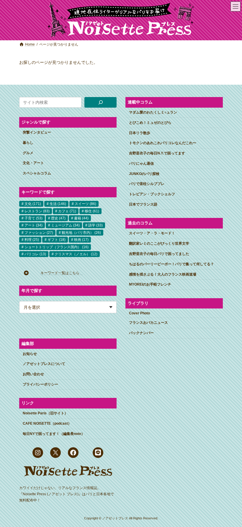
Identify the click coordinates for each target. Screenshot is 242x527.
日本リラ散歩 (139, 133)
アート (33, 225)
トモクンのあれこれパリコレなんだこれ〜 (162, 143)
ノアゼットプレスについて (44, 364)
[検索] (100, 102)
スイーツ (85, 204)
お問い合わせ (33, 374)
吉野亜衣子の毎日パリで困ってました (159, 254)
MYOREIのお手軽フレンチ (150, 284)
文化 (32, 204)
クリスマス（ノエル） (76, 254)
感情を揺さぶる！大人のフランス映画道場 (162, 274)
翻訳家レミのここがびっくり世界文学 (159, 243)
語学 (95, 225)
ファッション (38, 233)
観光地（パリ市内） (81, 233)
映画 (81, 240)
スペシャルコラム (37, 173)
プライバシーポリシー (40, 384)
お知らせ (30, 353)
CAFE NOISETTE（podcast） (47, 423)
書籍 (81, 218)
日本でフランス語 (143, 204)
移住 (92, 211)
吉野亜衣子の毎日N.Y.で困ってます (157, 153)
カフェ (67, 211)
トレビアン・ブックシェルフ (152, 194)
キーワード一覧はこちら (61, 273)
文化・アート (33, 163)
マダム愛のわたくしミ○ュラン (153, 112)
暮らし (28, 143)
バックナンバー (141, 333)
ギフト (57, 240)
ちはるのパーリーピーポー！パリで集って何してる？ (171, 264)
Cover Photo (139, 313)
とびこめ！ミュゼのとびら (150, 123)
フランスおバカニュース (148, 323)
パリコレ (35, 254)
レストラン (37, 211)
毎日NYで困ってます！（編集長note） (54, 434)
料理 (31, 240)
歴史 (58, 218)
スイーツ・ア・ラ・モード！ (152, 233)
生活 (58, 204)
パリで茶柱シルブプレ (146, 184)
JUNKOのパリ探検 (144, 173)
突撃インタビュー (37, 132)
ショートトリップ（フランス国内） (56, 247)
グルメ (28, 153)
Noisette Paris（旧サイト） (45, 413)
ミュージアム (65, 225)
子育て (33, 218)
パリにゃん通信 (141, 163)
